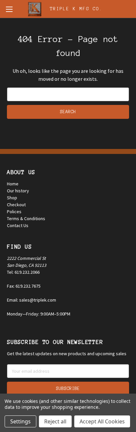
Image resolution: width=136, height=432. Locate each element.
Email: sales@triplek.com (31, 300)
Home (12, 184)
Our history (18, 191)
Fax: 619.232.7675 (24, 286)
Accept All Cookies (102, 421)
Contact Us (17, 225)
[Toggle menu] (9, 9)
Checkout (16, 205)
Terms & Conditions (26, 218)
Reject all (55, 421)
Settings (20, 421)
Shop (12, 198)
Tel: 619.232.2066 (23, 272)
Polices (14, 212)
